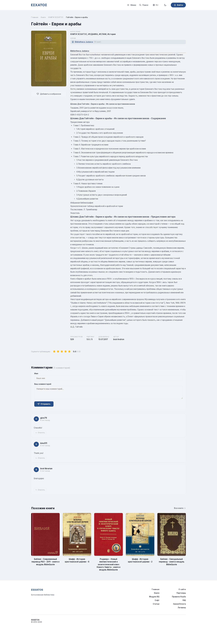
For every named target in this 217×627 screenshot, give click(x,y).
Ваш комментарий (42, 384)
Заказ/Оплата (179, 604)
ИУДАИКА (93, 34)
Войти (180, 5)
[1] (54, 351)
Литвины (182, 607)
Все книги (178, 508)
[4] (65, 351)
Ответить (41, 433)
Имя (36, 373)
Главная (34, 17)
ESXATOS (37, 589)
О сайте (182, 589)
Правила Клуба (179, 597)
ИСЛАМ (102, 34)
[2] (58, 351)
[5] (69, 351)
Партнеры (181, 593)
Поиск (145, 5)
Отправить (45, 404)
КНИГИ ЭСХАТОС (55, 17)
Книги (43, 17)
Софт (157, 600)
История (111, 34)
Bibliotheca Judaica (88, 42)
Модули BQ (154, 597)
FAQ (184, 600)
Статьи (156, 604)
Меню (133, 5)
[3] (62, 351)
